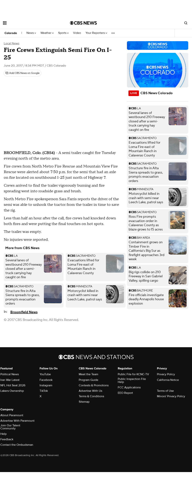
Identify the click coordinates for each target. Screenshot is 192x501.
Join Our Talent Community (10, 427)
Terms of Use (165, 390)
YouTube (45, 374)
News (30, 33)
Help (3, 433)
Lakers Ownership (12, 390)
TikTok (44, 390)
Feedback (6, 439)
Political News (9, 374)
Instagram (46, 385)
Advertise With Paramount (17, 420)
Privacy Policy (166, 374)
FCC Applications (129, 387)
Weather (46, 33)
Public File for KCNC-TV (133, 374)
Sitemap (84, 401)
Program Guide (88, 379)
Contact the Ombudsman (16, 444)
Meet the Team (88, 374)
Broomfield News (24, 312)
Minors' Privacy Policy (171, 396)
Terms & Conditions (91, 396)
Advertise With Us (90, 390)
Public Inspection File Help (132, 380)
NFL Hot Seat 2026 (12, 385)
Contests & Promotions (94, 385)
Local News (11, 43)
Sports (62, 33)
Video (77, 33)
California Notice (168, 379)
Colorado (10, 33)
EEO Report (125, 392)
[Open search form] (186, 23)
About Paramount (11, 415)
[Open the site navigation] (30, 23)
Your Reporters (96, 33)
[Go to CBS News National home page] (83, 23)
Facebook (46, 379)
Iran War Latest (10, 379)
